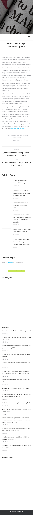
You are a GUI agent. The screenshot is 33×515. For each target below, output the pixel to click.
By (17, 135)
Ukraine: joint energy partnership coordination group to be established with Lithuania (16, 429)
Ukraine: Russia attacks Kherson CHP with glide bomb (21, 182)
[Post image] (6, 183)
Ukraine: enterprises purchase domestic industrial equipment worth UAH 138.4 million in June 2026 (22, 218)
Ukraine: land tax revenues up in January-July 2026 (16, 403)
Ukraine (12, 135)
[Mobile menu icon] (29, 37)
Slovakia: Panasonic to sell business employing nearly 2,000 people (16, 338)
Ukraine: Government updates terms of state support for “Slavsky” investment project (21, 242)
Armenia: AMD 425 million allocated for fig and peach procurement (16, 447)
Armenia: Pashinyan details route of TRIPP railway (16, 388)
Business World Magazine (17, 128)
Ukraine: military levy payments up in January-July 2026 (22, 230)
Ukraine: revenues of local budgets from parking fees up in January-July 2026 (21, 193)
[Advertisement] (16, 17)
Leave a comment (16, 137)
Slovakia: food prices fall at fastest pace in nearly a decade (16, 364)
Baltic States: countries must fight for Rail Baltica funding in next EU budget (15, 438)
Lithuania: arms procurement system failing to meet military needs (16, 410)
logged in (10, 262)
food (18, 140)
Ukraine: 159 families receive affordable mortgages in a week (21, 205)
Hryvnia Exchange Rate (17, 271)
